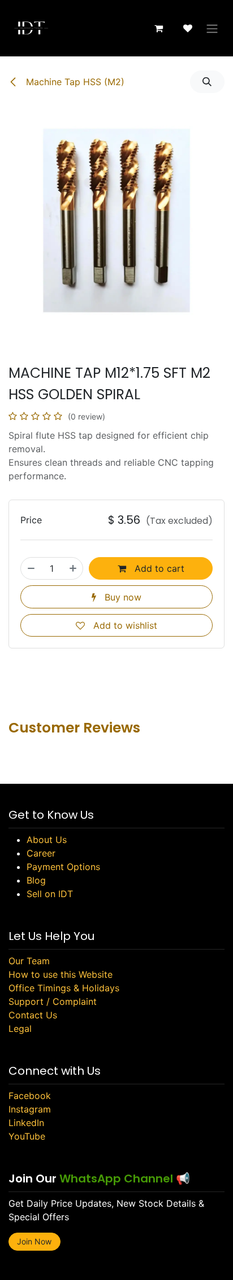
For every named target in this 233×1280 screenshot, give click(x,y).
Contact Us (32, 1015)
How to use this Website (60, 974)
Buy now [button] (121, 597)
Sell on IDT (50, 893)
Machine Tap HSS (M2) (73, 81)
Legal (20, 1028)
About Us (47, 839)
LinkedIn (26, 1122)
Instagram (29, 1109)
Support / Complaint (52, 1001)
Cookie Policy (157, 1225)
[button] (207, 81)
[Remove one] (31, 568)
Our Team (29, 960)
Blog (36, 880)
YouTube (26, 1136)
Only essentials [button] (144, 1261)
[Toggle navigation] (212, 28)
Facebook (29, 1095)
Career (41, 853)
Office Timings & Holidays (63, 988)
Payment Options (63, 866)
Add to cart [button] (158, 568)
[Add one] (73, 568)
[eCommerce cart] (158, 28)
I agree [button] (203, 1261)
